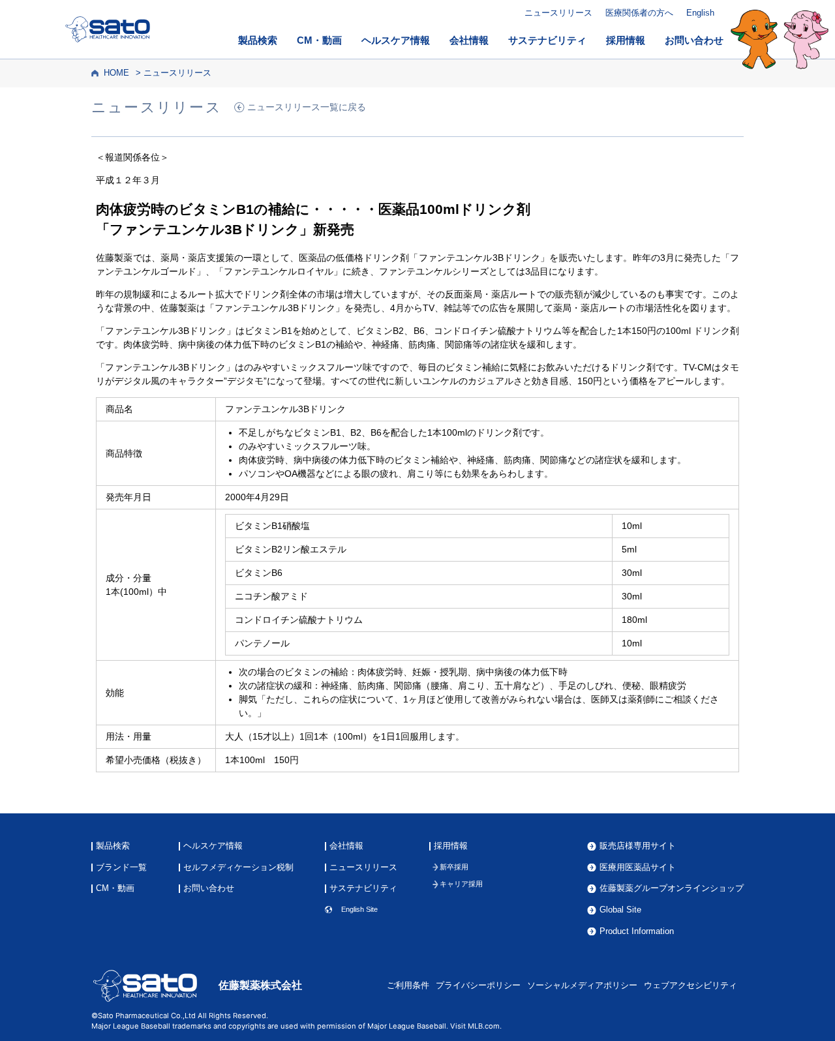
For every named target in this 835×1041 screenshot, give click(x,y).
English (700, 13)
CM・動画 (319, 40)
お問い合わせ (694, 40)
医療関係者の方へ (639, 13)
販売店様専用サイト (638, 846)
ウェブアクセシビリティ (690, 985)
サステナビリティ (547, 40)
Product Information (637, 932)
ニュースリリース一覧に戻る (306, 107)
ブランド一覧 (121, 868)
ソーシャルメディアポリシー (582, 985)
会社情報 (469, 40)
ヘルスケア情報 (395, 40)
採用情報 (625, 40)
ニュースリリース (558, 13)
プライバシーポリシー (478, 985)
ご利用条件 (408, 985)
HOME (116, 73)
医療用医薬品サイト (638, 868)
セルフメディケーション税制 (238, 868)
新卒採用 (454, 867)
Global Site (620, 910)
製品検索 (257, 40)
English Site (359, 909)
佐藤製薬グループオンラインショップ (672, 888)
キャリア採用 (461, 884)
